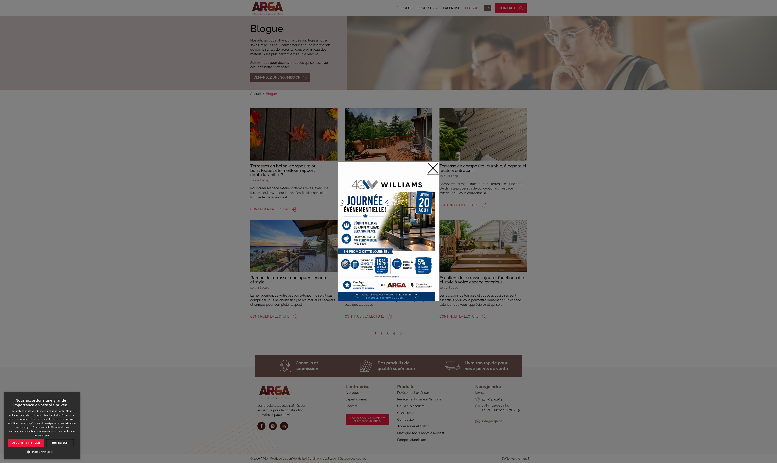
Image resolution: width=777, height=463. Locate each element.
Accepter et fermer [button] (26, 443)
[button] (42, 452)
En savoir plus (42, 435)
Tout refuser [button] (59, 443)
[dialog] (42, 425)
